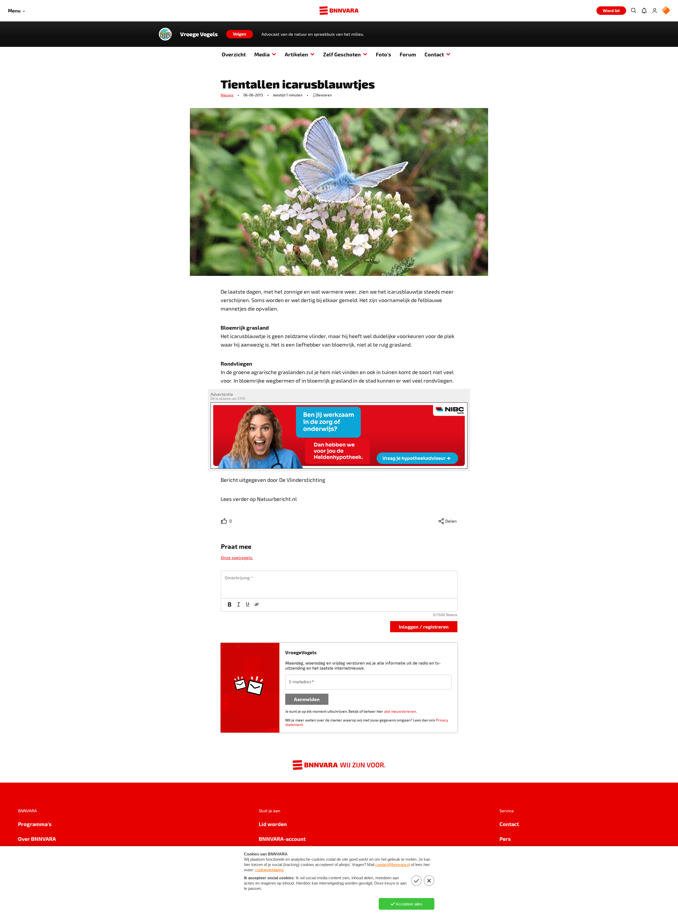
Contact (434, 54)
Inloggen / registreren (424, 626)
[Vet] (229, 605)
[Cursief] (238, 605)
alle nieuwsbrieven (400, 711)
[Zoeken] (633, 10)
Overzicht (234, 54)
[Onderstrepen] (247, 605)
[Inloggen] (655, 10)
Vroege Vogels (199, 34)
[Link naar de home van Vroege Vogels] (165, 34)
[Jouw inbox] (644, 10)
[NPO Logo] (666, 10)
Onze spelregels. (237, 557)
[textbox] (339, 584)
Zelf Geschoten (342, 54)
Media (262, 54)
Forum (408, 54)
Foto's (383, 54)
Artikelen (296, 54)
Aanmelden (307, 699)
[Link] (256, 605)
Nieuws (227, 95)
